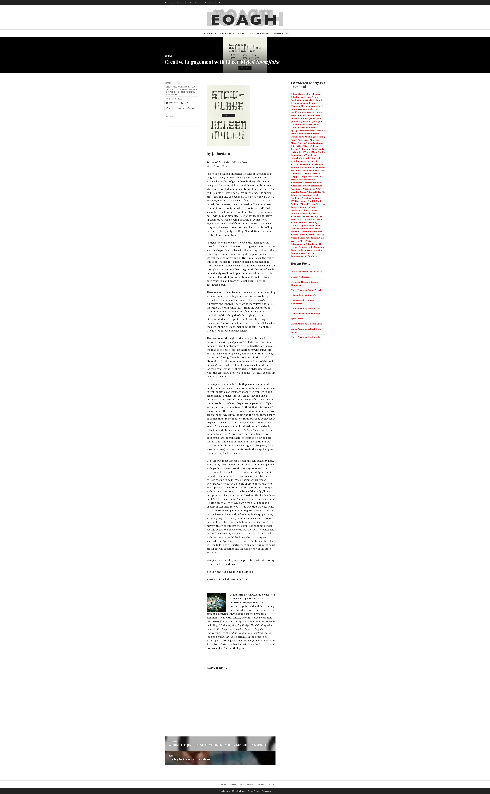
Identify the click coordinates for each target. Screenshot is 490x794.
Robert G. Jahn (299, 225)
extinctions (311, 127)
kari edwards (316, 100)
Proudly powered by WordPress (232, 791)
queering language (188, 89)
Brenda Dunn (298, 234)
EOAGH (168, 83)
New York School (300, 139)
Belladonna (316, 185)
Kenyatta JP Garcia (301, 146)
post (320, 231)
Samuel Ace (298, 216)
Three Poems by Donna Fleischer (307, 290)
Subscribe (278, 33)
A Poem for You (308, 149)
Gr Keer (314, 170)
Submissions (263, 33)
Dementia (297, 182)
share (305, 100)
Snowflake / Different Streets (180, 92)
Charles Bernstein (301, 158)
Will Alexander (300, 201)
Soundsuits (297, 155)
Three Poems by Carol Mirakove (307, 337)
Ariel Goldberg (309, 256)
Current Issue (209, 33)
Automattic (266, 791)
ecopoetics (305, 194)
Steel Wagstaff (309, 112)
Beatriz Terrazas (315, 234)
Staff (250, 33)
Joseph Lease (306, 115)
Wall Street (304, 219)
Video (219, 3)
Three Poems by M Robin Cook (306, 323)
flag (294, 228)
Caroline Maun (305, 228)
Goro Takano (298, 237)
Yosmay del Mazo (308, 207)
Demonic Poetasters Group (305, 124)
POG (308, 216)
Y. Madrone (310, 155)
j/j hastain (184, 87)
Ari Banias (297, 188)
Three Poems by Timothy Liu (305, 308)
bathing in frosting (315, 136)
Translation (209, 3)
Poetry (189, 3)
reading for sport (311, 198)
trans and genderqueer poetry (307, 250)
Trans (307, 152)
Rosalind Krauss (300, 185)
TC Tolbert (306, 173)
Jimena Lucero (305, 133)
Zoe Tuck (312, 243)
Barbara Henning (308, 222)
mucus (305, 170)
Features (180, 3)
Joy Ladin (316, 158)
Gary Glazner (298, 93)
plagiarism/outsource (303, 130)
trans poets (310, 188)
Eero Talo (306, 240)
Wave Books (171, 94)
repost (302, 109)
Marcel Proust (308, 204)
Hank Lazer (298, 127)
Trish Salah (314, 225)
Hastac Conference (301, 97)
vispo (295, 103)
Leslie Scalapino (316, 247)
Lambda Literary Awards (304, 106)
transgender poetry (309, 103)
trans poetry (305, 176)
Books (241, 33)
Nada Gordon (318, 152)
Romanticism (298, 243)
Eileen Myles (171, 87)
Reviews (198, 3)
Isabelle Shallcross (308, 213)
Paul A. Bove (298, 161)
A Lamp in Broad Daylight (303, 295)
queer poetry (298, 253)
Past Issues (169, 3)
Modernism (313, 237)
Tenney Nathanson (300, 276)
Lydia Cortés (297, 318)
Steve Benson (314, 93)
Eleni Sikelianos (315, 142)
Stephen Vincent (307, 231)
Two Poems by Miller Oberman (306, 271)
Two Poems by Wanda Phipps (305, 313)
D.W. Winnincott (307, 167)
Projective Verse (300, 164)
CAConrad (312, 161)
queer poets (317, 121)
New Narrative (307, 179)
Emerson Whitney (312, 182)
